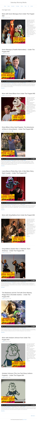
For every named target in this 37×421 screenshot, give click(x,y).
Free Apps (17, 6)
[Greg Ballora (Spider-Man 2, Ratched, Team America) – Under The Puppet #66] (13, 266)
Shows (9, 6)
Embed (25, 82)
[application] (18, 81)
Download (12, 82)
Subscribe (12, 6)
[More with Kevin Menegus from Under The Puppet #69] (13, 31)
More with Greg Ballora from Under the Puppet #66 (18, 215)
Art (28, 6)
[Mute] (31, 81)
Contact (31, 6)
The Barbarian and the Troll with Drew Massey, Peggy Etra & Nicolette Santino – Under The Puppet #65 (17, 294)
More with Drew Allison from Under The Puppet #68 (18, 93)
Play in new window (7, 82)
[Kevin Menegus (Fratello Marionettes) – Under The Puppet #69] (13, 67)
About (5, 6)
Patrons (22, 6)
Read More (3, 88)
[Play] (2, 81)
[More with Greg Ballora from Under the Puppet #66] (13, 230)
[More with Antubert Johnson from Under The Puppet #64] (13, 355)
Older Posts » (33, 415)
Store (25, 6)
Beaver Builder (25, 419)
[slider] (34, 81)
